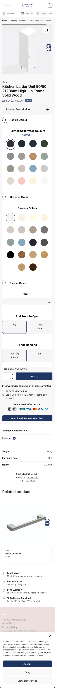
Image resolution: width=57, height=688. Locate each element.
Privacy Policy (9, 627)
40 (27, 480)
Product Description (18, 109)
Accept (27, 663)
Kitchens (13, 21)
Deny (27, 672)
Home (4, 21)
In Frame (22, 21)
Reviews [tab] (8, 438)
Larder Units (34, 21)
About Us (7, 623)
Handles (8, 551)
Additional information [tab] (14, 430)
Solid (32, 480)
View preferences (27, 680)
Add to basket (34, 377)
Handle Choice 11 (13, 553)
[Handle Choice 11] (26, 522)
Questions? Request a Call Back (27, 418)
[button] (50, 635)
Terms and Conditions (14, 619)
